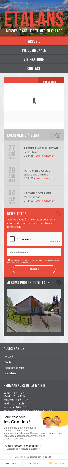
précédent (52, 135)
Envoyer (34, 269)
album (58, 282)
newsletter (58, 213)
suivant (58, 135)
